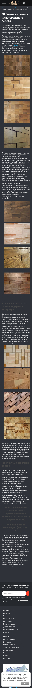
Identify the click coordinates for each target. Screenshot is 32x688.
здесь (16, 45)
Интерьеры (11, 8)
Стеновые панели (20, 8)
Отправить (27, 593)
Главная (4, 8)
